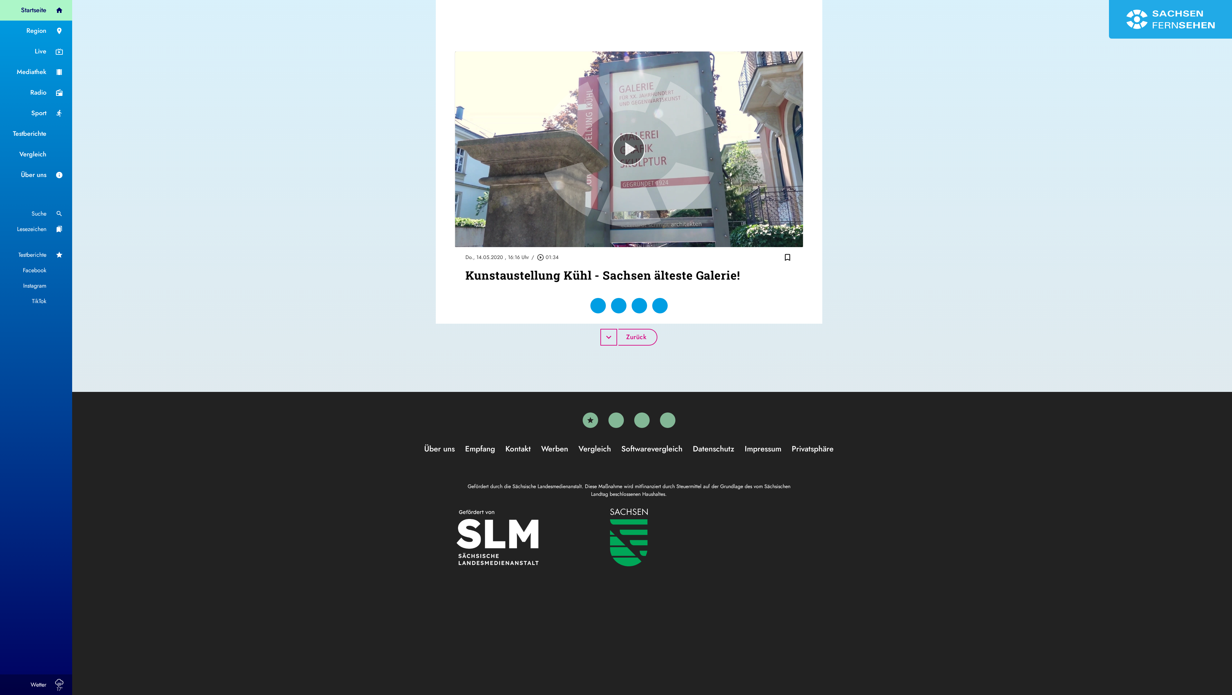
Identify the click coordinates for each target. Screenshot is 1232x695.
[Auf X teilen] (618, 305)
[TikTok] (667, 420)
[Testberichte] (590, 420)
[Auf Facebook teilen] (598, 305)
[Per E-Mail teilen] (660, 305)
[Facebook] (616, 420)
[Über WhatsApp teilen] (639, 305)
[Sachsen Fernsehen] (1170, 19)
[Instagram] (642, 420)
